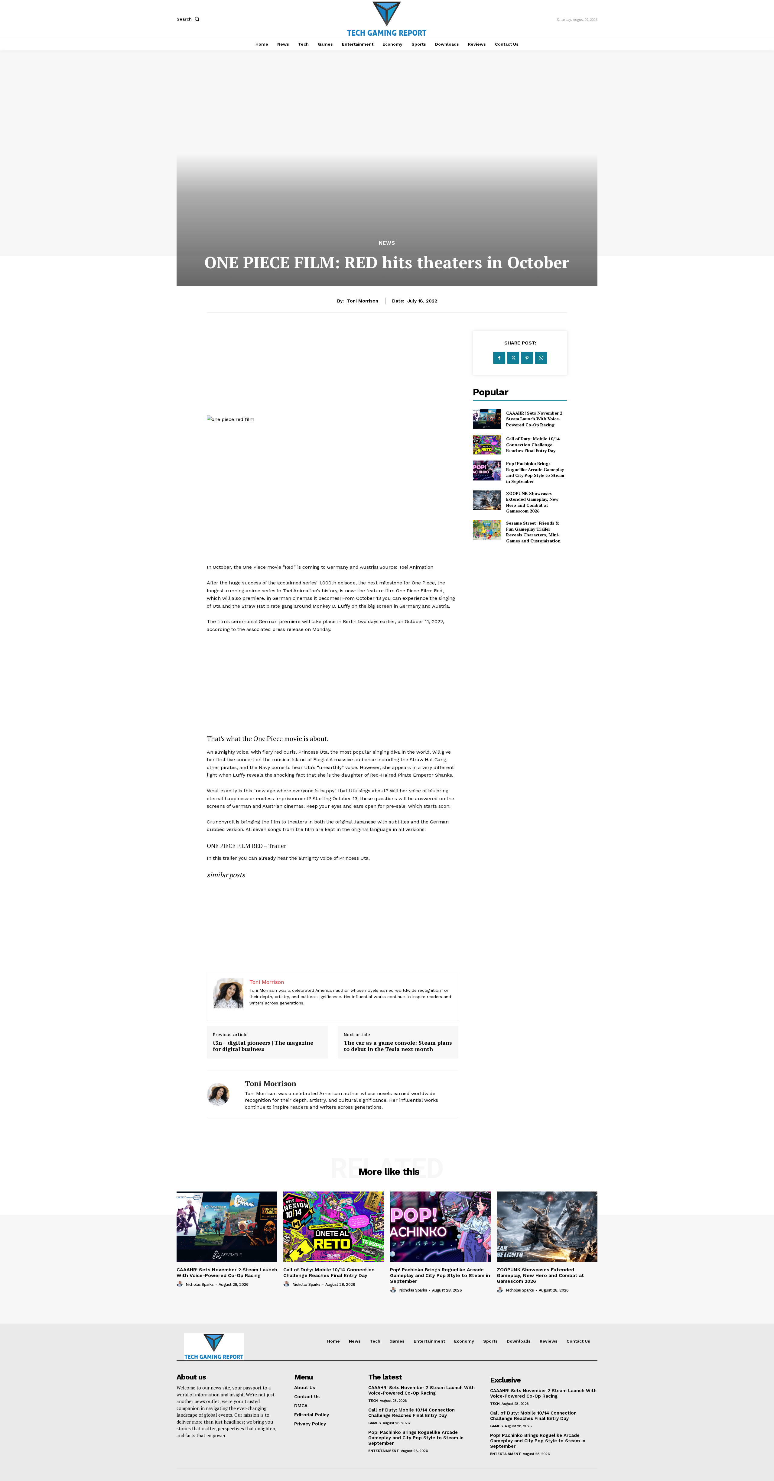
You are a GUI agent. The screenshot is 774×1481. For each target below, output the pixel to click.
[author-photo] (180, 1284)
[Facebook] (499, 358)
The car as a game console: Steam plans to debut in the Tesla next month (398, 1046)
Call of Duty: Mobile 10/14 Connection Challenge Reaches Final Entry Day (533, 444)
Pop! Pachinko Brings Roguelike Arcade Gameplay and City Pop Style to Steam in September (535, 472)
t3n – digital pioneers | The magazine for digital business (263, 1046)
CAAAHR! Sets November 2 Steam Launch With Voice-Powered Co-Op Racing (534, 419)
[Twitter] (513, 358)
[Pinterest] (527, 358)
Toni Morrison (362, 301)
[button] (189, 19)
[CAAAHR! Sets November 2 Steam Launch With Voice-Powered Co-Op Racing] (487, 418)
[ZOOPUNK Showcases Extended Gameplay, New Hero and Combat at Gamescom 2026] (487, 500)
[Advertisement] (332, 373)
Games (374, 1423)
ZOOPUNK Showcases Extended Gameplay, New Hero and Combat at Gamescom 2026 (532, 502)
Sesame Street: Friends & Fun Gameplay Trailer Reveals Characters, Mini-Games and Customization (533, 532)
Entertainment (383, 1451)
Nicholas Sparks (200, 1284)
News (387, 243)
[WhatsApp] (541, 358)
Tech (373, 1401)
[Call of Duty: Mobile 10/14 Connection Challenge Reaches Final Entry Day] (487, 444)
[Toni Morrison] (221, 1094)
